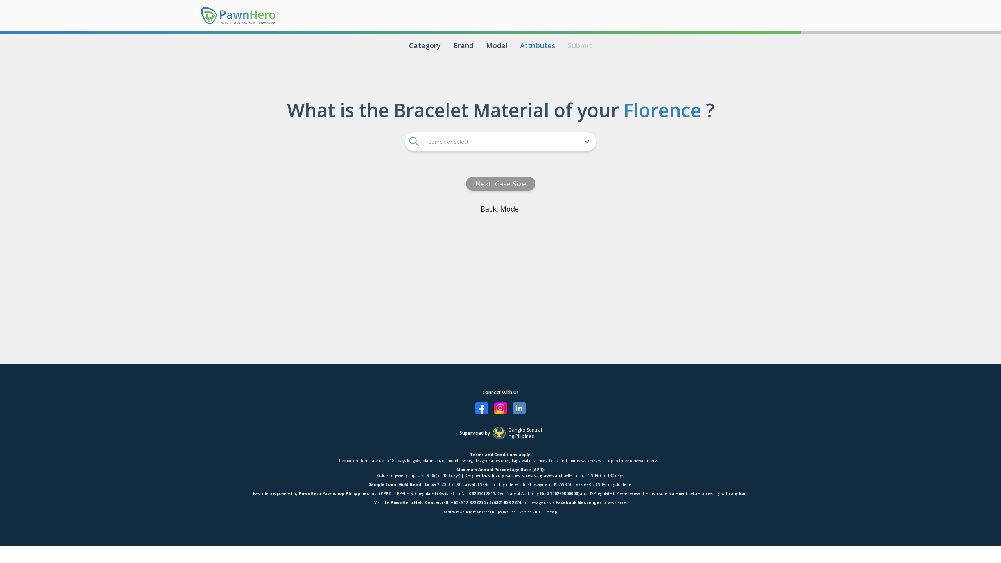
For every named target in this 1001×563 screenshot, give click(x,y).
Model (497, 45)
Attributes (537, 45)
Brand (463, 45)
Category (425, 45)
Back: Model (501, 208)
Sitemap (550, 511)
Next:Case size (500, 183)
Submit (580, 45)
